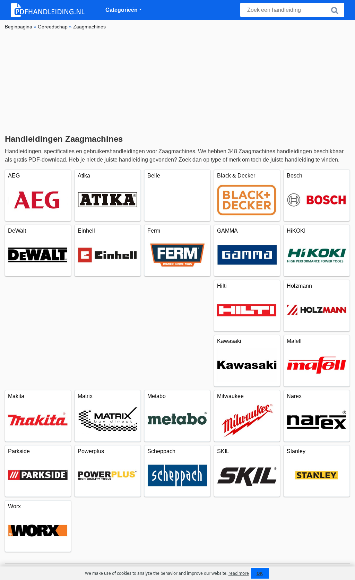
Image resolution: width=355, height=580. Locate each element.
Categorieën (121, 10)
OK (260, 573)
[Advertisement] (177, 82)
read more (238, 573)
